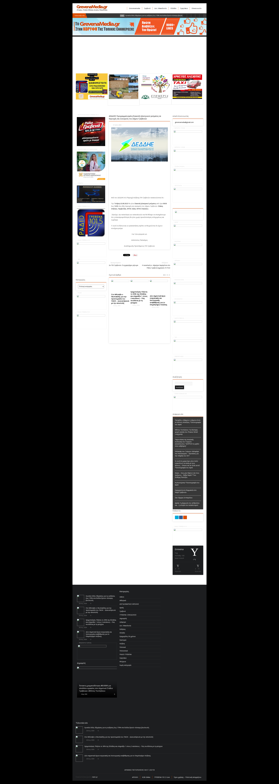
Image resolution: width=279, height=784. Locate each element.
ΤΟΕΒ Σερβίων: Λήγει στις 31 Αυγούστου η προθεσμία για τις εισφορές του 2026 (158, 294)
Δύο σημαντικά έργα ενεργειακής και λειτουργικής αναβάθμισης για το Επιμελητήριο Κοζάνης (139, 300)
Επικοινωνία (196, 8)
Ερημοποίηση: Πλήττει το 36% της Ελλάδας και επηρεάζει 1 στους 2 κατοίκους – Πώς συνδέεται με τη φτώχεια (119, 297)
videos (122, 597)
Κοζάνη (122, 644)
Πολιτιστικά (124, 651)
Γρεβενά (147, 8)
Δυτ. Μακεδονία (160, 8)
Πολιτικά (123, 647)
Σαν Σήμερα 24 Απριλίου (183, 498)
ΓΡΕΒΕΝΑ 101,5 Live (162, 777)
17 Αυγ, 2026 (84, 686)
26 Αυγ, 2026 (116, 305)
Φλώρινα (123, 662)
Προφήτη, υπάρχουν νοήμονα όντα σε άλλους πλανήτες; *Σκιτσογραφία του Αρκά (188, 422)
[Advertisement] (139, 58)
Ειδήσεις (123, 629)
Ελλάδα (173, 8)
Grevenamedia (134, 8)
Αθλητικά (123, 600)
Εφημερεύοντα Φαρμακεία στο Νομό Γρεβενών (185, 491)
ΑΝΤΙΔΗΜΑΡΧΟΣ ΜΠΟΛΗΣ (129, 604)
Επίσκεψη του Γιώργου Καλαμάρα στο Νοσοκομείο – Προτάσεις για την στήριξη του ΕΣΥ (187, 453)
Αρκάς (122, 608)
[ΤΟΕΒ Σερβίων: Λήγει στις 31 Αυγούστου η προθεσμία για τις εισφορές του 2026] (159, 284)
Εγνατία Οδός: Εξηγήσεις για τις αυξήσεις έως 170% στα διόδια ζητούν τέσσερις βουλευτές (100, 598)
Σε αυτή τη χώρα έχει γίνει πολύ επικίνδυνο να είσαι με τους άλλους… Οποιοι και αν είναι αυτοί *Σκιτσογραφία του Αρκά (187, 464)
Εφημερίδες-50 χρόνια (127, 636)
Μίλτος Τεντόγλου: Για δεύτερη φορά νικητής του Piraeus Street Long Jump (186, 432)
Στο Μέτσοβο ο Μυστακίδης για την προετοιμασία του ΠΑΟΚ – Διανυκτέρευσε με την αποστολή (101, 610)
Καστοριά (123, 640)
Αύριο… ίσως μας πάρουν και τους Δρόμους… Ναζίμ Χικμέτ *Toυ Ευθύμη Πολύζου (187, 475)
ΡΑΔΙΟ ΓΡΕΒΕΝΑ (126, 654)
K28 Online (146, 777)
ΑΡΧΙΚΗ (135, 777)
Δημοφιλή (123, 618)
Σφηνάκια (184, 8)
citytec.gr (95, 777)
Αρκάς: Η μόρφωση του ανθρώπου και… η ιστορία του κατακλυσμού (187, 504)
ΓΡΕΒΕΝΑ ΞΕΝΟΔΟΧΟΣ (128, 615)
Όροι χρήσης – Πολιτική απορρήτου (187, 777)
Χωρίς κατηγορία (125, 665)
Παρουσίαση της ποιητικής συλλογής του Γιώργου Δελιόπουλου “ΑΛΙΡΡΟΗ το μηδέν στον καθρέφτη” (187, 442)
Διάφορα (123, 622)
